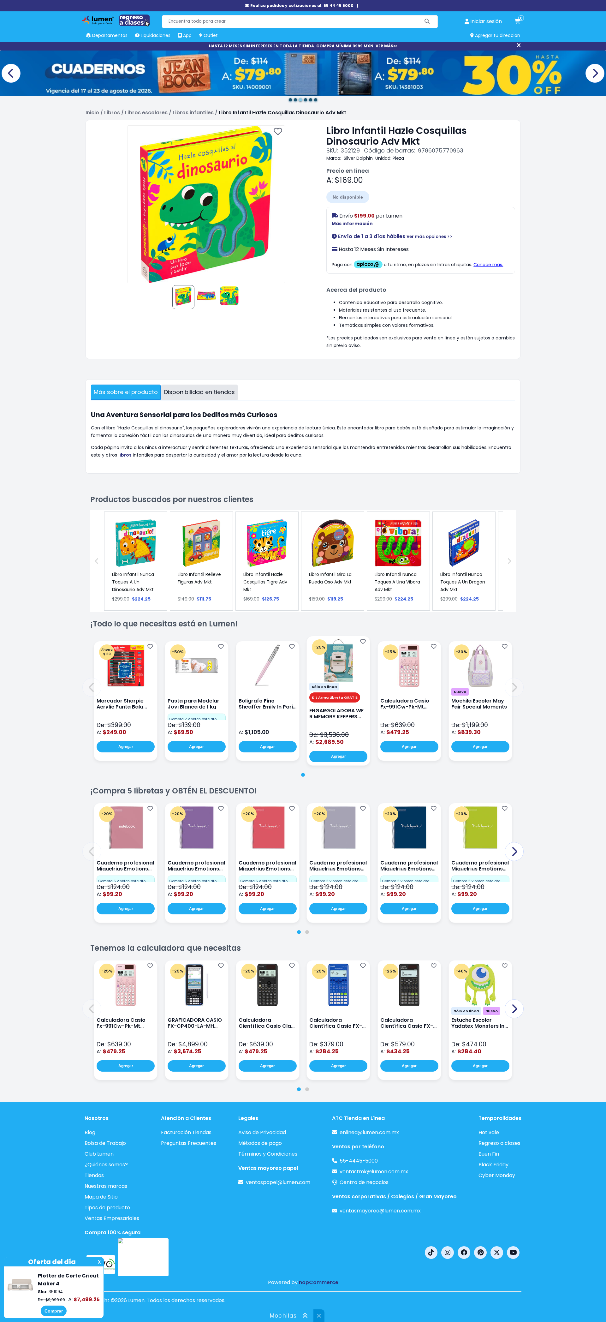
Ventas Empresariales (112, 1218)
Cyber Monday (496, 1175)
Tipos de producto (107, 1207)
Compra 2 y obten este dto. (193, 718)
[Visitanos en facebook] (464, 1252)
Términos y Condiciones (267, 1153)
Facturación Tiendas (186, 1132)
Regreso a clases (499, 1143)
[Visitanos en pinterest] (480, 1252)
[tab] (303, 775)
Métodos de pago (260, 1143)
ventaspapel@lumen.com (278, 1182)
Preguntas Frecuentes (188, 1143)
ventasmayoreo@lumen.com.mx (380, 1210)
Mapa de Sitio (101, 1196)
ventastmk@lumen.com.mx (374, 1171)
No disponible (348, 197)
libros (125, 455)
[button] (91, 687)
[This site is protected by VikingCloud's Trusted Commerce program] (143, 1257)
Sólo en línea (324, 686)
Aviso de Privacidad (262, 1132)
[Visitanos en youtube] (513, 1252)
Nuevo (460, 691)
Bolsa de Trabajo (105, 1143)
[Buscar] (427, 21)
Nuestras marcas (106, 1186)
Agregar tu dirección (497, 35)
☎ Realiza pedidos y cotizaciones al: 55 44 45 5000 (299, 5)
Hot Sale (488, 1132)
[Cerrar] (518, 45)
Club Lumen (99, 1153)
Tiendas (94, 1175)
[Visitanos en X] (496, 1252)
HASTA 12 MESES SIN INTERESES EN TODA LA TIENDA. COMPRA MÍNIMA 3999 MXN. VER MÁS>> (303, 46)
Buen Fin (488, 1153)
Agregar (125, 747)
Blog (90, 1132)
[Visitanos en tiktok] (431, 1252)
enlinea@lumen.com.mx (369, 1132)
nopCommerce (318, 1282)
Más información (352, 223)
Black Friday (493, 1164)
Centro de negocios (364, 1182)
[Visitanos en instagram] (447, 1252)
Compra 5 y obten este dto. (122, 880)
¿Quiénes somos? (106, 1164)
